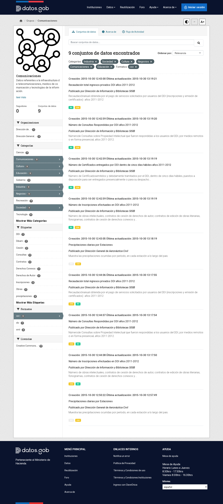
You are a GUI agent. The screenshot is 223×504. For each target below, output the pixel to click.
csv (77, 107)
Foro (142, 7)
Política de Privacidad (124, 463)
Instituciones (94, 7)
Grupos (30, 20)
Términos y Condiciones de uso (129, 470)
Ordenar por (164, 53)
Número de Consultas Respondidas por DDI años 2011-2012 (103, 124)
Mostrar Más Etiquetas (30, 302)
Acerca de (110, 32)
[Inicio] (21, 20)
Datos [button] (109, 7)
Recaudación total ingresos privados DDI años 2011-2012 (102, 84)
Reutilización (127, 7)
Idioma (166, 481)
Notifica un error (121, 456)
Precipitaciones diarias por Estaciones (91, 244)
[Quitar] (95, 62)
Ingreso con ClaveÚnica (125, 484)
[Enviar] (198, 42)
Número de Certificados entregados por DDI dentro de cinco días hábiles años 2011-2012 (120, 164)
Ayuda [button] (152, 7)
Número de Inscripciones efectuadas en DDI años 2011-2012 (104, 204)
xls (71, 107)
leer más (21, 97)
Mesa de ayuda (170, 456)
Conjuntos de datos (86, 32)
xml (71, 264)
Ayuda (67, 484)
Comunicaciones (47, 20)
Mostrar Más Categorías (31, 220)
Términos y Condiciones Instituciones (132, 477)
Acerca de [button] (169, 7)
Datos (67, 463)
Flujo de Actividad (135, 32)
